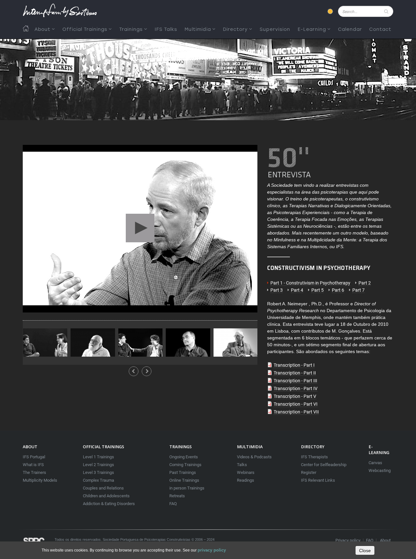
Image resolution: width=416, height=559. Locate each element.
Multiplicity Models (40, 480)
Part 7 (358, 290)
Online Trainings (184, 480)
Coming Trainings (185, 464)
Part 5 (317, 290)
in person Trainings (186, 488)
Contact (380, 29)
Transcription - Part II (295, 372)
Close (365, 550)
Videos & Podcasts (254, 456)
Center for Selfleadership (323, 464)
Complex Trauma (98, 480)
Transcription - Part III (295, 380)
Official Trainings (84, 29)
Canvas (375, 462)
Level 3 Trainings (98, 472)
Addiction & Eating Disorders (109, 503)
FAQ (173, 503)
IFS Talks (166, 29)
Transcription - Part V (295, 396)
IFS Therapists (314, 456)
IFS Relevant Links (318, 480)
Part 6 (338, 290)
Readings (245, 480)
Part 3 (276, 290)
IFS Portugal (34, 456)
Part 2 (364, 283)
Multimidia (198, 29)
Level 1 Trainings (98, 456)
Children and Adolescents (106, 495)
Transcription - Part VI (296, 404)
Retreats (177, 495)
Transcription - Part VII (296, 411)
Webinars (245, 472)
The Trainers (34, 472)
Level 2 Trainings (98, 464)
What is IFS (33, 464)
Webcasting (380, 470)
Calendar (350, 29)
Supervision (275, 29)
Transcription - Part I (294, 365)
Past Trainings (182, 472)
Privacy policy (347, 540)
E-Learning (312, 29)
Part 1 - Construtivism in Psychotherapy (310, 283)
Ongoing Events (183, 456)
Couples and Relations (103, 488)
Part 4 (297, 290)
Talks (242, 464)
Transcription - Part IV (296, 388)
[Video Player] (140, 228)
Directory (235, 29)
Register (308, 472)
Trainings (131, 29)
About (42, 29)
